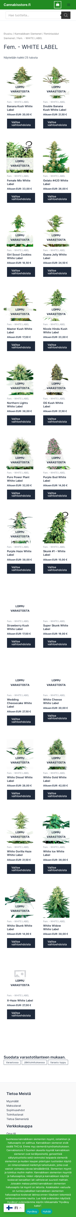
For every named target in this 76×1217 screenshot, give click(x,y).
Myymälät (12, 1101)
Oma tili (11, 1133)
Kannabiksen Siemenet (28, 33)
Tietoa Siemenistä (17, 1119)
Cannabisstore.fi (17, 5)
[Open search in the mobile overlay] (38, 15)
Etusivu (8, 33)
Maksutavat (13, 1105)
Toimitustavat (14, 1114)
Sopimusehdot (15, 1110)
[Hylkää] (71, 1176)
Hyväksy (32, 1211)
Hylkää (47, 1211)
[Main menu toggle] (68, 4)
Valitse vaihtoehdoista (21, 124)
